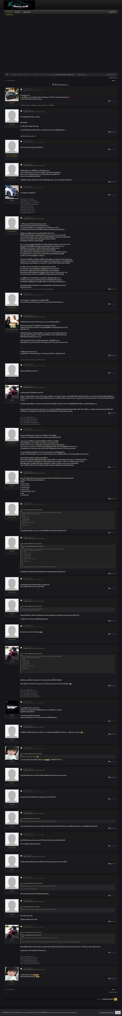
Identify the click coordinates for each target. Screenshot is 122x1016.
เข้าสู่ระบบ (17, 12)
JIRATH (12, 200)
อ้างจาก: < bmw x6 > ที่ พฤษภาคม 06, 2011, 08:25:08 (31, 509)
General (35, 74)
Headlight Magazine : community (21, 74)
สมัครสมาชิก (27, 12)
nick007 (11, 761)
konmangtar (12, 847)
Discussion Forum (46, 74)
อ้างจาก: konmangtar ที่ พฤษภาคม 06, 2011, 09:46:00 (31, 883)
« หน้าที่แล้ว (111, 77)
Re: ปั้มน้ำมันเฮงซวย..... (28, 89)
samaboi (12, 124)
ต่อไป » (116, 77)
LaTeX (12, 715)
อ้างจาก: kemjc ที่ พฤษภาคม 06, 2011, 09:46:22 (30, 906)
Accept (118, 1012)
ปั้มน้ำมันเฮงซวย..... (83, 74)
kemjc (12, 783)
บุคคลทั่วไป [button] (112, 12)
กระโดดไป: (98, 999)
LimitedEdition (12, 231)
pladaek (12, 102)
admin (56, 74)
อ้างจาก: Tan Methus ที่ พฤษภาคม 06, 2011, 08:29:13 (31, 543)
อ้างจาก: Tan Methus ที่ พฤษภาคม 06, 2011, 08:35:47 (31, 606)
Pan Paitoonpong (12, 329)
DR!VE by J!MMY (67, 74)
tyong (12, 400)
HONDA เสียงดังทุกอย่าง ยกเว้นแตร (12, 155)
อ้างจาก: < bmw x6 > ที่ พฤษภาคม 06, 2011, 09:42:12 (31, 932)
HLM (72, 74)
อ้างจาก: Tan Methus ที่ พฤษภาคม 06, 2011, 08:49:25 (31, 753)
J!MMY (60, 74)
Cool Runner (12, 178)
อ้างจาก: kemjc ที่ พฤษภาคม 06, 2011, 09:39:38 (30, 818)
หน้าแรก (9, 12)
